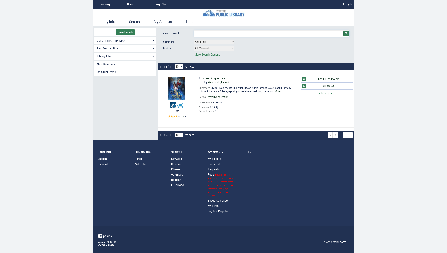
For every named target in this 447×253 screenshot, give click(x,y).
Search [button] (135, 22)
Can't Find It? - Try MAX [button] (111, 40)
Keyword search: (172, 33)
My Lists (213, 206)
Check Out (329, 86)
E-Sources (177, 185)
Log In (349, 4)
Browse (176, 164)
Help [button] (190, 22)
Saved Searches (218, 200)
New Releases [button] (106, 64)
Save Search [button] (125, 32)
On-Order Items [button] (106, 72)
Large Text (160, 4)
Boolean (176, 179)
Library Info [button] (107, 22)
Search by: (168, 42)
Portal (138, 159)
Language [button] (105, 152)
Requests (214, 169)
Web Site (140, 164)
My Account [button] (163, 22)
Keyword (176, 159)
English (102, 159)
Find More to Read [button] (108, 48)
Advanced (177, 174)
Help (247, 152)
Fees (220, 185)
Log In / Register (218, 211)
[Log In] (343, 4)
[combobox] (214, 42)
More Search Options (207, 54)
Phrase (175, 169)
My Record (214, 159)
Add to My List (326, 93)
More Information (328, 78)
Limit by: (167, 48)
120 (183, 116)
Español (103, 164)
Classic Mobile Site (335, 242)
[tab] (125, 40)
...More (277, 91)
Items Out (214, 164)
